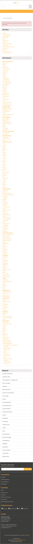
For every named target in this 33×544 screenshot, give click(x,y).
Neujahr (4, 73)
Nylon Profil (5, 274)
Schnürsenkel (5, 275)
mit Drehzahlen (6, 81)
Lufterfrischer (6, 355)
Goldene (4, 90)
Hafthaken (5, 202)
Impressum (5, 45)
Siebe (3, 222)
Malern (4, 242)
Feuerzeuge (6, 349)
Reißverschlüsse (6, 269)
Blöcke (4, 299)
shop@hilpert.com (6, 527)
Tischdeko (5, 226)
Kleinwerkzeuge (6, 240)
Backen (4, 192)
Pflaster (4, 125)
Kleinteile (4, 246)
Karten (4, 289)
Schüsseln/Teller (6, 219)
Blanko (4, 64)
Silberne (4, 91)
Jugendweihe (5, 93)
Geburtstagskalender (7, 114)
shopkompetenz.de (20, 540)
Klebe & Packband (7, 239)
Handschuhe (5, 237)
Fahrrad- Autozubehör (8, 392)
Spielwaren (5, 447)
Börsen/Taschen (7, 348)
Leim (3, 302)
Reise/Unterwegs (7, 358)
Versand (27, 535)
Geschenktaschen (7, 281)
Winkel (4, 251)
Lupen (4, 208)
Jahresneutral (5, 116)
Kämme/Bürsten (6, 122)
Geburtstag (5, 78)
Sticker (4, 319)
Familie (4, 113)
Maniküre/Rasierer (7, 123)
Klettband (5, 264)
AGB (3, 39)
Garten (5, 351)
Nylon (3, 272)
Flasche (4, 145)
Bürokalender (5, 111)
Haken (4, 245)
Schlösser (4, 252)
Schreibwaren (6, 440)
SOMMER (5, 360)
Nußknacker (5, 339)
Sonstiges (4, 129)
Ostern (4, 98)
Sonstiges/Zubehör (7, 343)
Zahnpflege (5, 128)
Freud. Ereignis (6, 69)
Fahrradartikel (6, 132)
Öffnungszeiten (6, 34)
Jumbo (4, 146)
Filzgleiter (4, 198)
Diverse (4, 76)
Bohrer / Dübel (6, 236)
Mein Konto (5, 48)
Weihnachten (5, 104)
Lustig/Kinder (5, 79)
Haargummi (5, 120)
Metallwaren (5, 243)
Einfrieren (5, 196)
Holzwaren (5, 204)
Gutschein (5, 72)
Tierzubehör (6, 363)
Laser (3, 157)
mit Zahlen (5, 85)
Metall (4, 270)
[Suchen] (30, 6)
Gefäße (4, 201)
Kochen (4, 205)
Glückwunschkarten (7, 373)
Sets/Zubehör (5, 277)
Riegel (4, 248)
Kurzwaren (5, 421)
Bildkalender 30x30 (7, 108)
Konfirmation (5, 96)
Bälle (3, 314)
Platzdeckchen (6, 434)
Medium (4, 149)
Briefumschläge (6, 301)
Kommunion (5, 94)
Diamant (4, 88)
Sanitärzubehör (6, 214)
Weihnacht (5, 178)
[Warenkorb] (27, 11)
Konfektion (6, 354)
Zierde (4, 140)
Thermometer (6, 223)
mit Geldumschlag (7, 82)
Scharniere (5, 249)
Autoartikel (5, 134)
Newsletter (5, 37)
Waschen (4, 230)
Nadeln (4, 267)
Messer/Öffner (6, 210)
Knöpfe (4, 266)
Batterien (5, 346)
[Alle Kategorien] (1, 11)
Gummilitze (5, 263)
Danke (4, 66)
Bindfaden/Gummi (7, 193)
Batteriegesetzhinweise (8, 46)
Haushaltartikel (6, 408)
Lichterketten (5, 337)
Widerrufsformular (7, 43)
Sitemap (4, 42)
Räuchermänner (6, 340)
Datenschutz (5, 40)
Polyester (4, 261)
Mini (3, 151)
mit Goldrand (5, 84)
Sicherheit (5, 220)
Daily (3, 143)
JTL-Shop (19, 541)
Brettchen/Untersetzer (8, 195)
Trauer (4, 101)
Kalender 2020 (6, 377)
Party (4, 357)
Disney (4, 152)
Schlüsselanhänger (7, 317)
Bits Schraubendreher (8, 234)
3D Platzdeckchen (7, 292)
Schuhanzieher (6, 217)
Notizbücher (5, 304)
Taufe (3, 75)
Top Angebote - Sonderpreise (10, 345)
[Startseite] (1, 18)
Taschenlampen (7, 361)
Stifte (3, 308)
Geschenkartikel (6, 402)
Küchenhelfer (5, 207)
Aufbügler (5, 257)
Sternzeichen (5, 172)
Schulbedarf (5, 307)
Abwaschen (5, 190)
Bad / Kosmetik (6, 383)
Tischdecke (5, 225)
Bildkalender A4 (6, 110)
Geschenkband (6, 138)
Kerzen (4, 336)
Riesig (4, 187)
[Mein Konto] (31, 11)
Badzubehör (5, 119)
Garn (3, 258)
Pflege (4, 126)
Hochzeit (4, 87)
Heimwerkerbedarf (7, 412)
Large (3, 148)
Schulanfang (5, 99)
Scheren (4, 216)
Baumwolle (5, 260)
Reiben (4, 211)
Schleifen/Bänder (6, 342)
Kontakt (4, 33)
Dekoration (5, 137)
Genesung (5, 70)
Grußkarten (5, 334)
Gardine (4, 199)
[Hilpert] (16, 2)
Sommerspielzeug (7, 316)
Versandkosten (6, 36)
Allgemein (5, 63)
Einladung (5, 67)
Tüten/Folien (5, 228)
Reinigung (5, 213)
